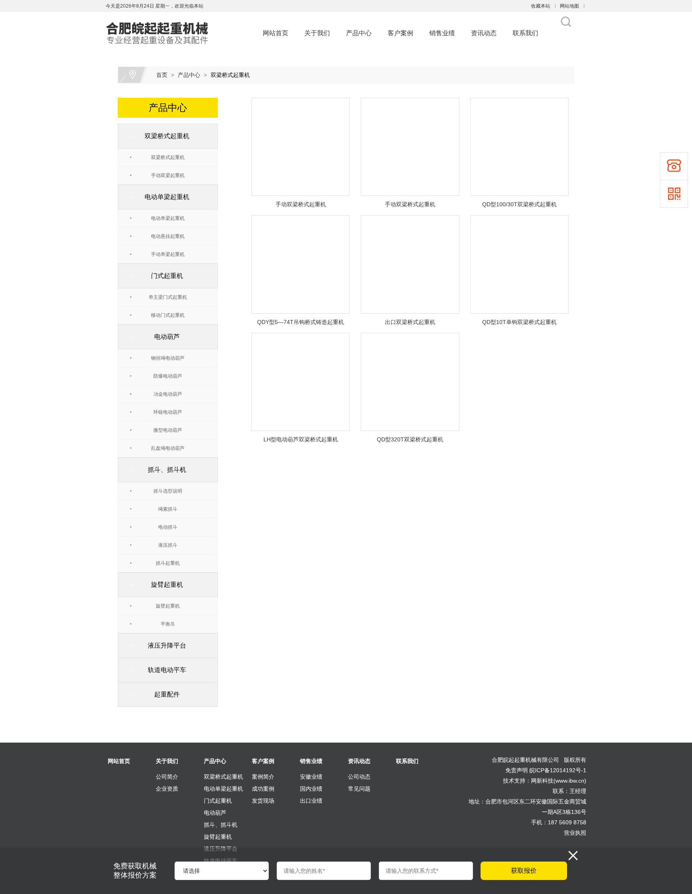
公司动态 (359, 776)
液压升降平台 (163, 645)
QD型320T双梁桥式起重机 (410, 439)
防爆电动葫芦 (167, 376)
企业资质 (167, 788)
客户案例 (400, 33)
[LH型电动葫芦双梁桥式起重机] (300, 337)
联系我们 (525, 33)
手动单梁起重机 (168, 254)
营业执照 (575, 833)
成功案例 (263, 788)
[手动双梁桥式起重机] (300, 102)
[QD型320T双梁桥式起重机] (410, 337)
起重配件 (164, 694)
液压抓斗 (167, 545)
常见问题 (359, 788)
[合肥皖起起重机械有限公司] (161, 17)
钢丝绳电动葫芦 (168, 358)
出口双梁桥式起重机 (410, 322)
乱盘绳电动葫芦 (168, 448)
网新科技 (542, 780)
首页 (161, 75)
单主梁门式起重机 (168, 297)
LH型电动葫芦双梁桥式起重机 (301, 439)
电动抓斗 (167, 527)
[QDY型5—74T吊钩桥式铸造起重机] (300, 220)
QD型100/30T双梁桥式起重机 (519, 204)
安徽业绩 (311, 776)
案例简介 (263, 776)
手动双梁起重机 (168, 175)
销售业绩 (442, 33)
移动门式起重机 (168, 315)
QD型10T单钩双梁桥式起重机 (519, 322)
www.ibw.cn (569, 780)
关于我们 (317, 33)
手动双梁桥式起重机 (301, 204)
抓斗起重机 (168, 563)
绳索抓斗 (167, 509)
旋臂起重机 (164, 584)
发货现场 (263, 800)
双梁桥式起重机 (230, 75)
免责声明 (516, 770)
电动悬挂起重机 (168, 236)
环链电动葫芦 (167, 412)
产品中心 (359, 33)
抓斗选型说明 (167, 491)
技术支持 (514, 780)
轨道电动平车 (163, 669)
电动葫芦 (164, 336)
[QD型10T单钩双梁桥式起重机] (519, 220)
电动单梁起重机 (163, 196)
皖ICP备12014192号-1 (557, 770)
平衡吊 (168, 624)
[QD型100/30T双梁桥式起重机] (519, 102)
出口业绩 (311, 800)
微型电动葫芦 (167, 430)
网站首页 (275, 33)
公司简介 (167, 776)
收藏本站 (540, 6)
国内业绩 (311, 788)
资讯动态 (484, 33)
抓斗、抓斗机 (163, 469)
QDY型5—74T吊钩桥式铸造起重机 (300, 322)
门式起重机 (164, 275)
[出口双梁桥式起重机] (410, 220)
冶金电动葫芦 (167, 394)
